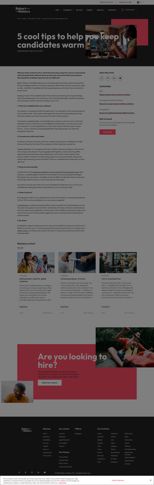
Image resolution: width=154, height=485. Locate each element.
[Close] (150, 480)
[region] (77, 480)
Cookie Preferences (118, 480)
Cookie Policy (62, 483)
